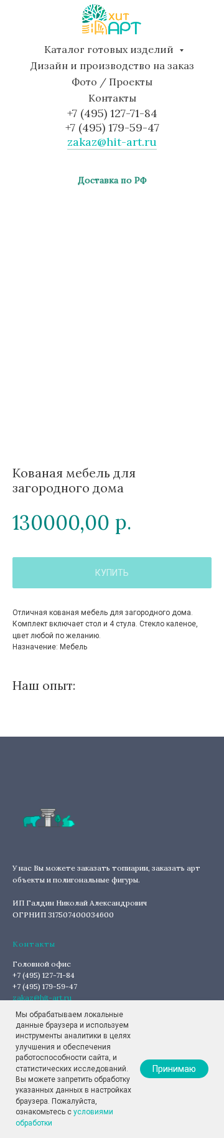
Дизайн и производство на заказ (112, 65)
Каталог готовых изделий (110, 49)
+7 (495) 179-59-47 (112, 127)
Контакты (112, 98)
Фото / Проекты (112, 81)
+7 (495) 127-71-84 (112, 113)
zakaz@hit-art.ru (112, 142)
